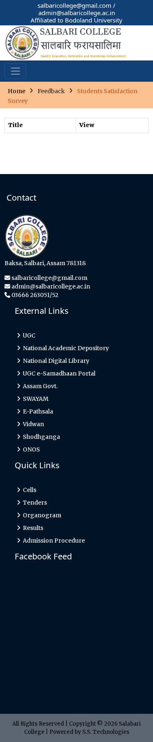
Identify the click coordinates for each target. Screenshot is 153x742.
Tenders (33, 502)
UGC (27, 335)
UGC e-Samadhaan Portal (57, 373)
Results (31, 528)
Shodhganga (40, 436)
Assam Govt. (39, 386)
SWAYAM (34, 398)
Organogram (40, 515)
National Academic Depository (64, 348)
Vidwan (32, 424)
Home (16, 90)
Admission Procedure (52, 540)
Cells (28, 490)
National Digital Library (54, 360)
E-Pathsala (36, 411)
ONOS (30, 449)
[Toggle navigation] (15, 71)
